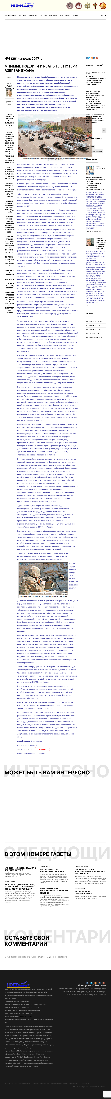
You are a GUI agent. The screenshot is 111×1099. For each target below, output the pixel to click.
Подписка (33, 15)
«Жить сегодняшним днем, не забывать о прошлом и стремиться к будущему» (20, 886)
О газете (22, 15)
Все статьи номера (94, 151)
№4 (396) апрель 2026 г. (94, 337)
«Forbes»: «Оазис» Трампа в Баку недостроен (20, 869)
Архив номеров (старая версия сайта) (65, 1083)
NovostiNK (90, 147)
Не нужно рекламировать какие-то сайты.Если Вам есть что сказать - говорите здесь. (96, 80)
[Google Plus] (97, 58)
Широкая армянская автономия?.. (9, 261)
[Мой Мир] (94, 58)
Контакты (53, 15)
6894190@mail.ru (26, 1016)
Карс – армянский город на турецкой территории (9, 120)
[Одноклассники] (92, 58)
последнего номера (52, 957)
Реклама (43, 15)
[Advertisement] (55, 36)
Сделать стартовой (23, 1083)
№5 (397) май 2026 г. (93, 333)
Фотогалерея (65, 15)
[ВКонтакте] (87, 58)
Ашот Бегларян (9, 87)
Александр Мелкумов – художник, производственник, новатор (9, 279)
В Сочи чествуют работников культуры (52, 870)
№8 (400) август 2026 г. (94, 321)
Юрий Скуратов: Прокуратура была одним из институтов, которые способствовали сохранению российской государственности (9, 147)
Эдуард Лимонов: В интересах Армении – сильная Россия (9, 189)
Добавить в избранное (40, 1083)
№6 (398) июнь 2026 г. (94, 329)
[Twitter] (89, 58)
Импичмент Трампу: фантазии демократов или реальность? (90, 871)
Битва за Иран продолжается (83, 892)
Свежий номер (11, 15)
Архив (75, 15)
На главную (9, 1083)
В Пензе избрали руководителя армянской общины (54, 890)
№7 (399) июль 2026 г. (94, 325)
